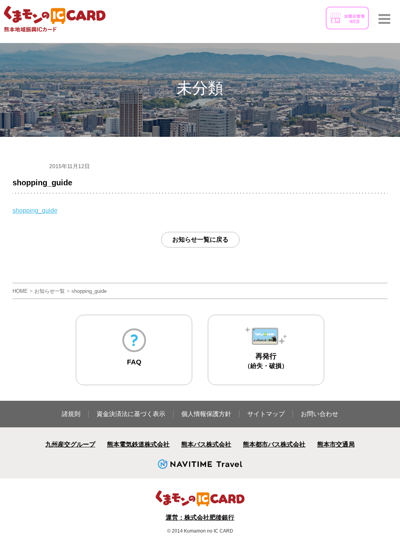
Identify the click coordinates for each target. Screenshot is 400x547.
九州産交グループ (70, 444)
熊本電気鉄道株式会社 (138, 444)
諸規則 (71, 414)
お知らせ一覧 (49, 291)
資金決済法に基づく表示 (130, 414)
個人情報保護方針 (206, 414)
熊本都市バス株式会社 (274, 444)
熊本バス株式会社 (206, 444)
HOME (20, 291)
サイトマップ (266, 414)
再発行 (266, 360)
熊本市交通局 (336, 444)
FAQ (134, 362)
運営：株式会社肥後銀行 (200, 517)
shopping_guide (34, 210)
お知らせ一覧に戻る (200, 239)
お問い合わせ (319, 414)
